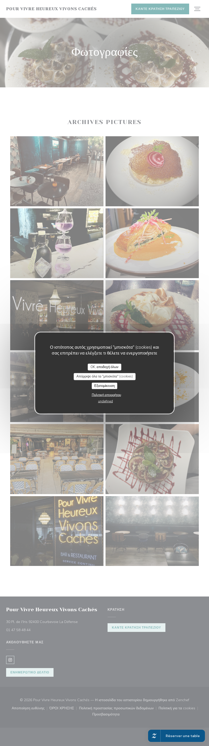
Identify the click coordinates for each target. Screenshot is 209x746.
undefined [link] (105, 401)
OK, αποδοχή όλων (104, 366)
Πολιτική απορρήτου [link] (106, 395)
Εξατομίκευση (104, 385)
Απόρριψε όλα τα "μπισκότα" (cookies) (104, 376)
